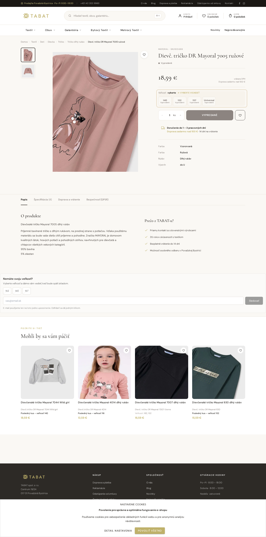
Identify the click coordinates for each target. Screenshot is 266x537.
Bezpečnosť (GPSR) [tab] (97, 199)
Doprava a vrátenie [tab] (69, 199)
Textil (29, 30)
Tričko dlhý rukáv (76, 41)
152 (7, 290)
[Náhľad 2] (28, 71)
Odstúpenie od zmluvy (209, 3)
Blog (153, 3)
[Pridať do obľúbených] (144, 54)
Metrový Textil (130, 30)
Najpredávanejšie (235, 30)
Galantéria (71, 30)
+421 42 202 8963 (90, 3)
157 (26, 290)
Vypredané (210, 115)
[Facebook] (239, 3)
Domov (24, 41)
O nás (144, 3)
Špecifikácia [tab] (43, 199)
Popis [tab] (24, 199)
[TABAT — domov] (36, 16)
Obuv (48, 30)
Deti (42, 41)
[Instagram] (244, 3)
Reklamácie (187, 3)
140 (17, 290)
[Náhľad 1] (28, 55)
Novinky (215, 30)
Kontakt (229, 3)
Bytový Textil (99, 30)
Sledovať (254, 300)
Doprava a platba (168, 3)
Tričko (61, 41)
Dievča (51, 41)
